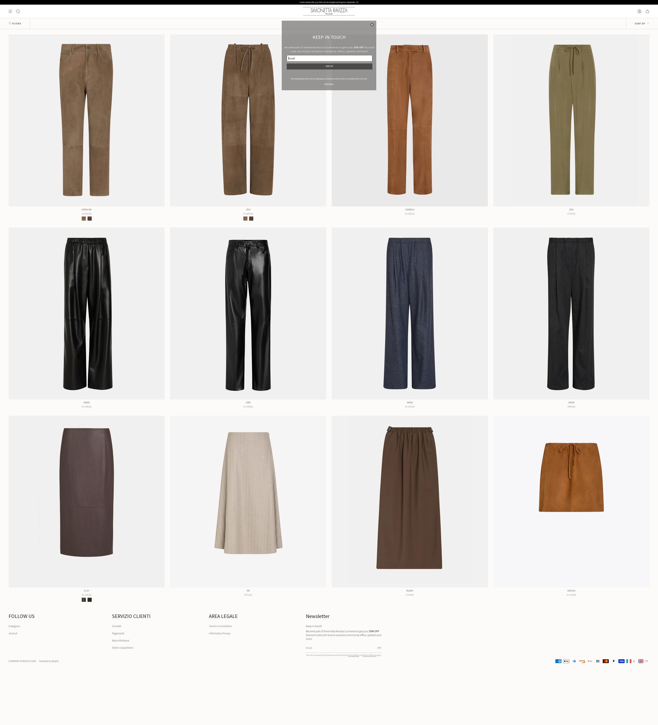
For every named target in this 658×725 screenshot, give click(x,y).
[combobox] (631, 661)
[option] (643, 661)
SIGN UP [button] (329, 66)
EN (646, 661)
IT (634, 661)
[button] (372, 25)
